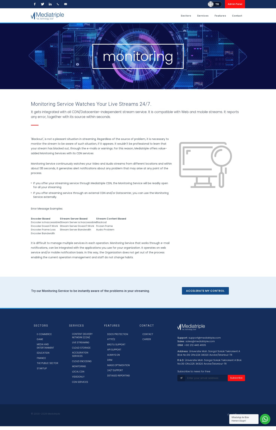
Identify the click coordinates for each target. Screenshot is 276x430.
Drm (109, 360)
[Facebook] (34, 4)
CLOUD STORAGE (81, 347)
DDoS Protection (117, 334)
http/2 (111, 339)
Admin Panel (235, 4)
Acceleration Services (80, 354)
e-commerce (44, 334)
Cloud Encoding (82, 361)
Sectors (186, 15)
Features (220, 15)
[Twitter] (42, 4)
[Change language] (215, 4)
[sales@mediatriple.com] (65, 4)
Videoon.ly (78, 376)
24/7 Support (115, 370)
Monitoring (79, 366)
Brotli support (116, 344)
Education (43, 352)
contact (148, 334)
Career (147, 339)
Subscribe (236, 378)
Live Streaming (80, 342)
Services (203, 15)
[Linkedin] (50, 4)
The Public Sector (47, 363)
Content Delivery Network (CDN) (82, 335)
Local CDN (78, 371)
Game (40, 339)
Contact (237, 15)
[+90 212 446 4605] (58, 4)
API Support (114, 349)
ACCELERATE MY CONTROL (205, 291)
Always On (113, 354)
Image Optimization (118, 365)
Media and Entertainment (45, 346)
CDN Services (80, 382)
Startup (42, 368)
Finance (41, 358)
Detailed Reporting (118, 375)
